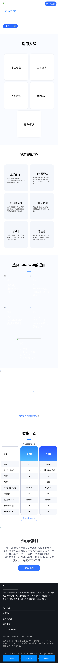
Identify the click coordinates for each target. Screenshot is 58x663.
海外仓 (25, 641)
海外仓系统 (16, 646)
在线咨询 (47, 658)
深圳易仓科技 (8, 593)
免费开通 (9, 26)
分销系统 (24, 643)
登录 (41, 4)
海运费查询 (16, 641)
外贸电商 (50, 643)
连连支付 (37, 641)
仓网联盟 (6, 641)
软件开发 (6, 643)
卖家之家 (15, 643)
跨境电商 (32, 643)
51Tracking (47, 641)
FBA (31, 641)
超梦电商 (6, 646)
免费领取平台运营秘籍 (28, 416)
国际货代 (41, 643)
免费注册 (50, 4)
